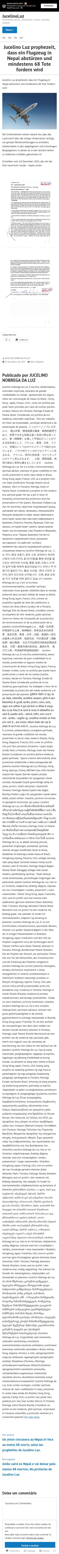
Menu (11, 29)
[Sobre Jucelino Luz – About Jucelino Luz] (15, 37)
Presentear (49, 6)
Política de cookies (35, 1538)
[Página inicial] (4, 37)
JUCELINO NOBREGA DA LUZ (17, 358)
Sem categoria (37, 361)
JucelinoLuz (13, 16)
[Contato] (20, 37)
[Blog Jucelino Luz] (10, 37)
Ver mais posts (32, 1417)
